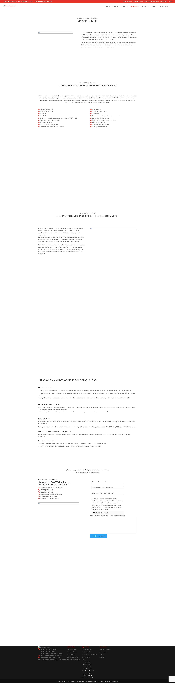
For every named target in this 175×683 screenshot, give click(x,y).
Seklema (102, 657)
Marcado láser (71, 652)
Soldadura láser (138, 1)
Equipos (123, 6)
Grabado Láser (72, 649)
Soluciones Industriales (151, 1)
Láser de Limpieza (73, 657)
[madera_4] (55, 33)
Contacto (154, 6)
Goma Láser (103, 652)
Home (108, 6)
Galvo (170, 1)
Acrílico (102, 654)
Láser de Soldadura (73, 659)
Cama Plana (163, 1)
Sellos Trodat (163, 6)
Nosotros (115, 6)
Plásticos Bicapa (105, 649)
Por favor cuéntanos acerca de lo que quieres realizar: (107, 515)
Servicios (133, 6)
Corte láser (70, 654)
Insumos (143, 6)
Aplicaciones (87, 671)
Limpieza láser (127, 1)
